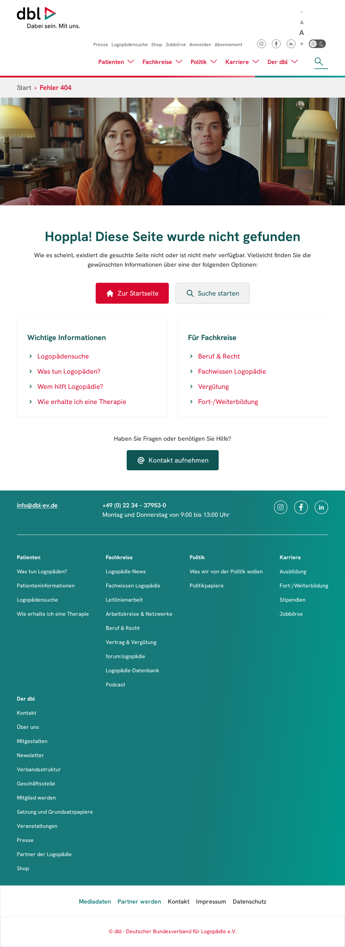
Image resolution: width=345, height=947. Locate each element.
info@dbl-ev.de (37, 505)
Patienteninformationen (46, 585)
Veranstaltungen (37, 826)
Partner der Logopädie (44, 854)
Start (24, 87)
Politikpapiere (207, 585)
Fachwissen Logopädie (232, 371)
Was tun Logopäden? (68, 371)
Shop (156, 44)
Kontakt (26, 712)
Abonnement (228, 44)
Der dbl (278, 62)
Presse (100, 44)
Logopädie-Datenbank (132, 670)
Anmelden (200, 44)
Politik (199, 62)
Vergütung (213, 386)
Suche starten (218, 293)
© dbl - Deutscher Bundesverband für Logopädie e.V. (172, 931)
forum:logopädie (125, 656)
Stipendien (293, 599)
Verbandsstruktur (39, 769)
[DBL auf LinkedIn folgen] (291, 43)
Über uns (28, 727)
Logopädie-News (126, 571)
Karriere (237, 62)
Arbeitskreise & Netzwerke (139, 613)
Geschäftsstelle (36, 783)
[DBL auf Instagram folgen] (261, 43)
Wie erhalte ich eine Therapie (81, 401)
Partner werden (139, 901)
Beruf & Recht (219, 356)
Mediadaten (95, 901)
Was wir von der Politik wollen (226, 571)
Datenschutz (249, 901)
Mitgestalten (32, 741)
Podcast (115, 684)
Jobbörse (175, 44)
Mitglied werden (36, 797)
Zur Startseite (138, 293)
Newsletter (30, 755)
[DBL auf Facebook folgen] (276, 43)
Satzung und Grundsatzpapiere (55, 811)
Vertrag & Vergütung (131, 642)
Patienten (111, 62)
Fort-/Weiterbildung (228, 401)
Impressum (211, 901)
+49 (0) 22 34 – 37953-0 (134, 505)
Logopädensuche (130, 44)
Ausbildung (293, 571)
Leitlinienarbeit (124, 599)
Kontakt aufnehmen (179, 460)
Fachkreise (157, 62)
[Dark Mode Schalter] (317, 43)
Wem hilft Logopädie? (70, 386)
